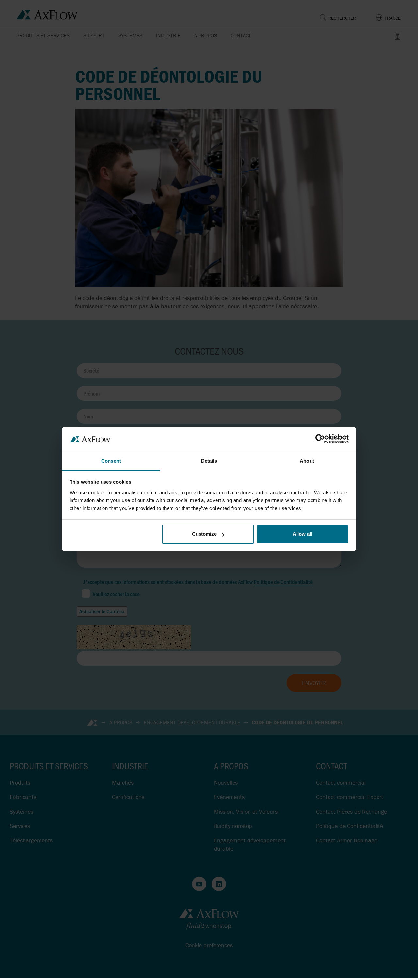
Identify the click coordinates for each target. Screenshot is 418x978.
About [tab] (307, 461)
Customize (204, 534)
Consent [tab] (111, 461)
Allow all (302, 534)
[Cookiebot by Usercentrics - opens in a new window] (320, 439)
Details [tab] (209, 461)
